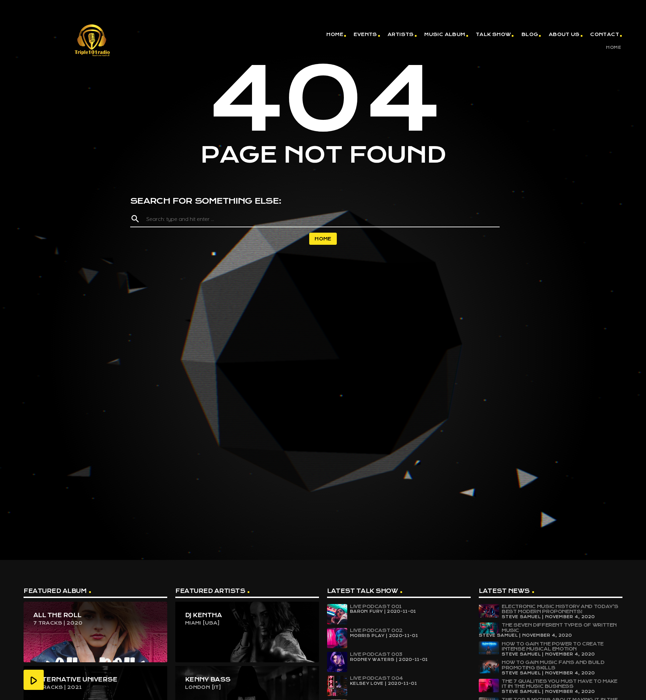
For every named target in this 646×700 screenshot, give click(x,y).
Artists (401, 34)
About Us (564, 34)
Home (334, 34)
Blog (530, 34)
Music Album (444, 34)
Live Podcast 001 (376, 606)
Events (365, 34)
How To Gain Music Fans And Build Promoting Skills (553, 665)
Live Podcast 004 (376, 678)
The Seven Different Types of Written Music (559, 627)
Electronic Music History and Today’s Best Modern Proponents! (560, 609)
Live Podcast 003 (376, 654)
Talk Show (493, 34)
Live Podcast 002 (376, 630)
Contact (604, 34)
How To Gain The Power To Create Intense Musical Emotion (553, 646)
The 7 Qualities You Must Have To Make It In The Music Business (559, 683)
